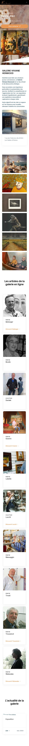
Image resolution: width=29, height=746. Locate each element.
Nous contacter (13, 26)
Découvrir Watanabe (12, 681)
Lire (7, 730)
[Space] (5, 2)
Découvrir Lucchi (11, 524)
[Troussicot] (14, 617)
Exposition (10, 719)
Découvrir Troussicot (13, 641)
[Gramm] (14, 422)
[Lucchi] (14, 501)
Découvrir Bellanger (12, 329)
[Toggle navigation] (26, 2)
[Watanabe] (14, 658)
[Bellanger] (14, 305)
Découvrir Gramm (11, 446)
